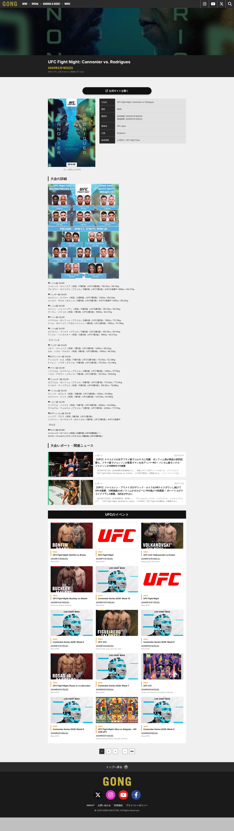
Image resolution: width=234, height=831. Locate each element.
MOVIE (67, 3)
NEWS (24, 3)
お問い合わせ (104, 805)
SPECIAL (35, 3)
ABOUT (91, 805)
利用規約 (118, 805)
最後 (132, 751)
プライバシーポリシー (137, 805)
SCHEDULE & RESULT (51, 3)
